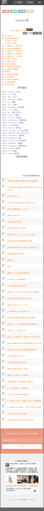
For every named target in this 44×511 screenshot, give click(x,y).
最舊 (25, 33)
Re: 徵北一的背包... (11, 43)
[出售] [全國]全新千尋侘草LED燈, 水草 (20, 420)
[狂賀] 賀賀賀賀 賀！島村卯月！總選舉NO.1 (22, 247)
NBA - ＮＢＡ (12, 97)
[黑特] (9, 267)
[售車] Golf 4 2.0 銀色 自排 (16, 330)
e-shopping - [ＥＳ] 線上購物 (18, 130)
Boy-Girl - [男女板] (14, 128)
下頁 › (35, 33)
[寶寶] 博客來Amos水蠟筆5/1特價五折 (20, 382)
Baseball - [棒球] (13, 115)
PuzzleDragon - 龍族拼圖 (16, 107)
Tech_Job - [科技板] (15, 117)
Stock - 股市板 (13, 125)
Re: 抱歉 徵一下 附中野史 (13, 46)
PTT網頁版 (18, 2)
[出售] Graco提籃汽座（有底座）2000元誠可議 (23, 337)
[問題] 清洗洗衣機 (13, 215)
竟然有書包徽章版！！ (13, 38)
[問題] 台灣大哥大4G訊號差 (16, 414)
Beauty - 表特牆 (13, 153)
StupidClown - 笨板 (14, 138)
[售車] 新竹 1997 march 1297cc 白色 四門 (21, 235)
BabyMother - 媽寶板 (15, 143)
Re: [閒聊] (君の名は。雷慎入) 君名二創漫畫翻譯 (24, 401)
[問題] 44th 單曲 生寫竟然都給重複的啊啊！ (22, 350)
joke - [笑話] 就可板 (14, 112)
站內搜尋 (29, 2)
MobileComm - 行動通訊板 (17, 120)
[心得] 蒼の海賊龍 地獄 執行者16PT (19, 299)
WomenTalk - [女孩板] (15, 99)
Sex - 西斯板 (12, 151)
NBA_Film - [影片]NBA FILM (18, 133)
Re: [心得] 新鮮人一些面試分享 (18, 388)
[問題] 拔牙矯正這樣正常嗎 (16, 362)
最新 (40, 33)
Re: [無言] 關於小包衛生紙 (16, 286)
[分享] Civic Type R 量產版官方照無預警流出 (22, 324)
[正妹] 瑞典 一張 (12, 196)
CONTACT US (31, 499)
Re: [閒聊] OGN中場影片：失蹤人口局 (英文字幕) (24, 407)
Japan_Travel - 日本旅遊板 (17, 140)
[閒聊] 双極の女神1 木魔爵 (16, 228)
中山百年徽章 (9, 84)
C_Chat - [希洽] (13, 110)
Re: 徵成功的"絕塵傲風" (13, 48)
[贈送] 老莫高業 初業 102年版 (17, 369)
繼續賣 (7, 72)
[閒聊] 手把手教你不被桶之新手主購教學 (21, 318)
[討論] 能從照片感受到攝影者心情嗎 (19, 241)
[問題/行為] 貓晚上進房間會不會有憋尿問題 (22, 181)
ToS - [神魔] (12, 102)
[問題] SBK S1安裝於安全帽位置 (18, 273)
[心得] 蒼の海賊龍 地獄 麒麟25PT (18, 394)
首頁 (13, 30)
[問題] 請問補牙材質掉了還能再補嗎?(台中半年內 (24, 343)
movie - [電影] (12, 105)
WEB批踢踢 (22, 499)
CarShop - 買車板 (14, 148)
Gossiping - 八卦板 (14, 92)
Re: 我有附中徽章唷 (11, 69)
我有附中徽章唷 (10, 64)
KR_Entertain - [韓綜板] (16, 135)
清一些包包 (9, 36)
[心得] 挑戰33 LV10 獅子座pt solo (18, 311)
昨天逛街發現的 (10, 82)
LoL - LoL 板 (12, 94)
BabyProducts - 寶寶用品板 (17, 146)
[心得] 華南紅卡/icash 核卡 (16, 356)
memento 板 (22, 20)
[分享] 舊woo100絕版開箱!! (16, 279)
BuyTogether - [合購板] (16, 123)
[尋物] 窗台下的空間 (14, 222)
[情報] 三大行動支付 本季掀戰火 (18, 375)
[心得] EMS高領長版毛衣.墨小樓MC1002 (21, 203)
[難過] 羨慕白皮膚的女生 (15, 254)
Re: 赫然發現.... (10, 77)
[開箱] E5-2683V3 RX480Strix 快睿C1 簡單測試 (23, 292)
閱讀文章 (10, 260)
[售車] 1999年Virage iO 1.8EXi (17, 305)
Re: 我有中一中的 (11, 41)
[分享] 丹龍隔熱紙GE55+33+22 (17, 209)
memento (20, 30)
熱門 (39, 2)
